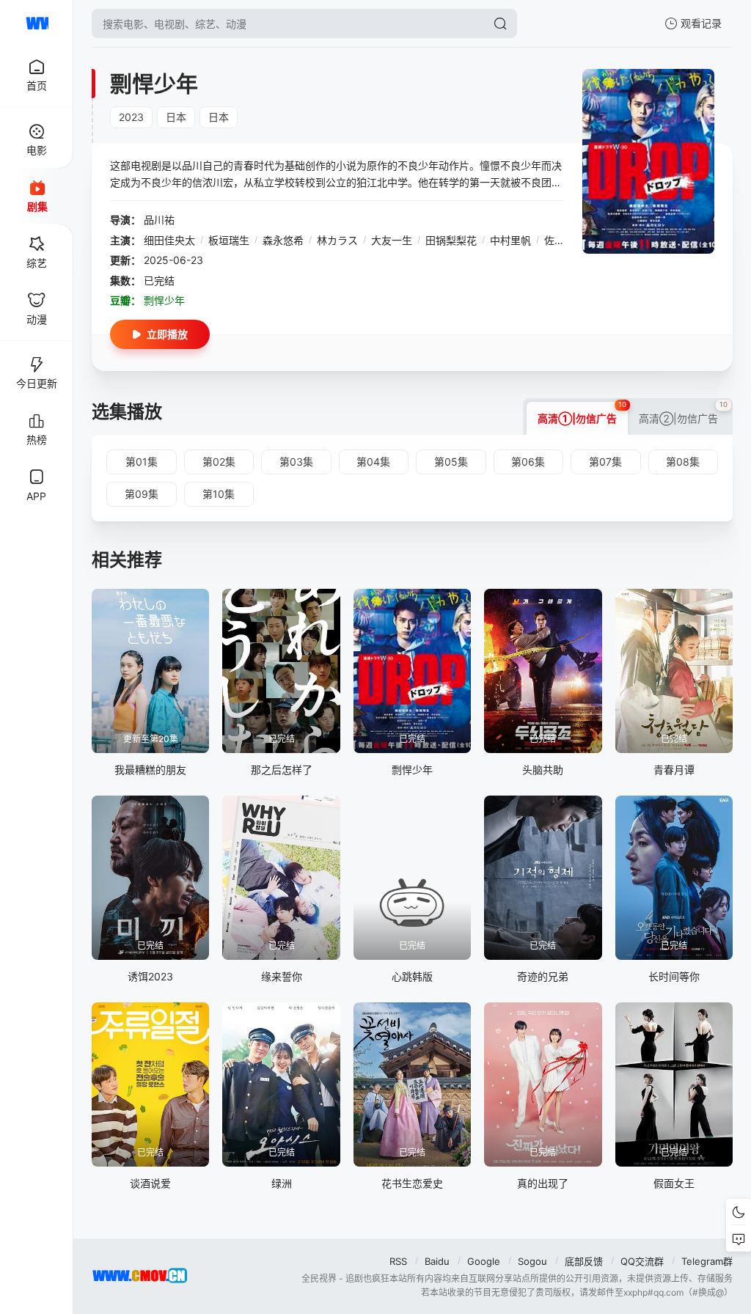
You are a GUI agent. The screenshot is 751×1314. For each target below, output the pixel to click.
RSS (398, 1261)
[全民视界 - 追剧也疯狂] (36, 23)
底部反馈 (584, 1261)
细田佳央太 (169, 240)
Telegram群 (707, 1261)
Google (483, 1261)
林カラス (337, 240)
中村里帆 (510, 240)
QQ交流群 (642, 1261)
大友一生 (391, 240)
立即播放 (167, 334)
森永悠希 (283, 240)
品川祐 (159, 219)
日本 (176, 117)
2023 (131, 117)
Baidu (437, 1261)
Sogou (532, 1261)
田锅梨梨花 (451, 240)
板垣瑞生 (228, 240)
